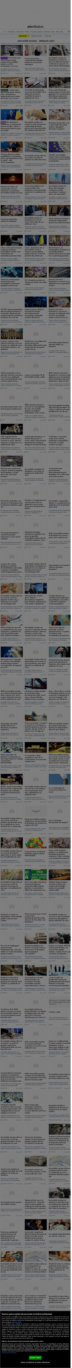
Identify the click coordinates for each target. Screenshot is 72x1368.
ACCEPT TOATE (35, 1358)
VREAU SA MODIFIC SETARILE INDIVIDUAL (35, 1362)
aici (8, 1333)
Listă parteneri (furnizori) (9, 1352)
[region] (35, 1339)
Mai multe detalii (16, 1322)
